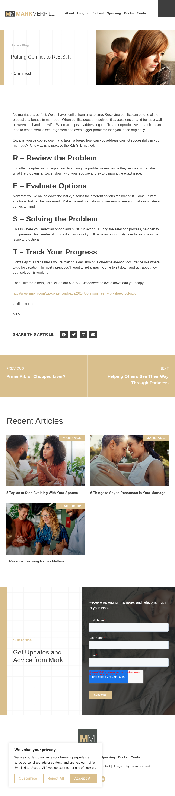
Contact (143, 13)
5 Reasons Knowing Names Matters (35, 561)
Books (129, 13)
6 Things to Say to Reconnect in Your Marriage (127, 493)
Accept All (83, 778)
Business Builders (142, 766)
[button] (64, 334)
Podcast (98, 13)
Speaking (114, 13)
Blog (80, 13)
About (69, 13)
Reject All (56, 778)
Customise (28, 778)
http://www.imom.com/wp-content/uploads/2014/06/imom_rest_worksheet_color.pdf (75, 293)
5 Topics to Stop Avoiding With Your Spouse (42, 493)
